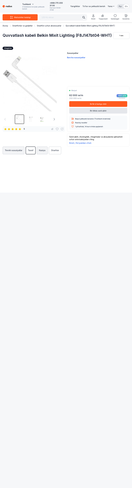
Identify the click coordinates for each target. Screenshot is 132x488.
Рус (120, 6)
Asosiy (5, 26)
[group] (19, 119)
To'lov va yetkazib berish (93, 6)
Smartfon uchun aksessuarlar (49, 26)
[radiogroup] (13, 129)
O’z (126, 6)
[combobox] (28, 4)
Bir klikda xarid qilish (98, 111)
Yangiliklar (75, 6)
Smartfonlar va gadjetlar (22, 26)
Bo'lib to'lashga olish (98, 104)
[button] (111, 6)
